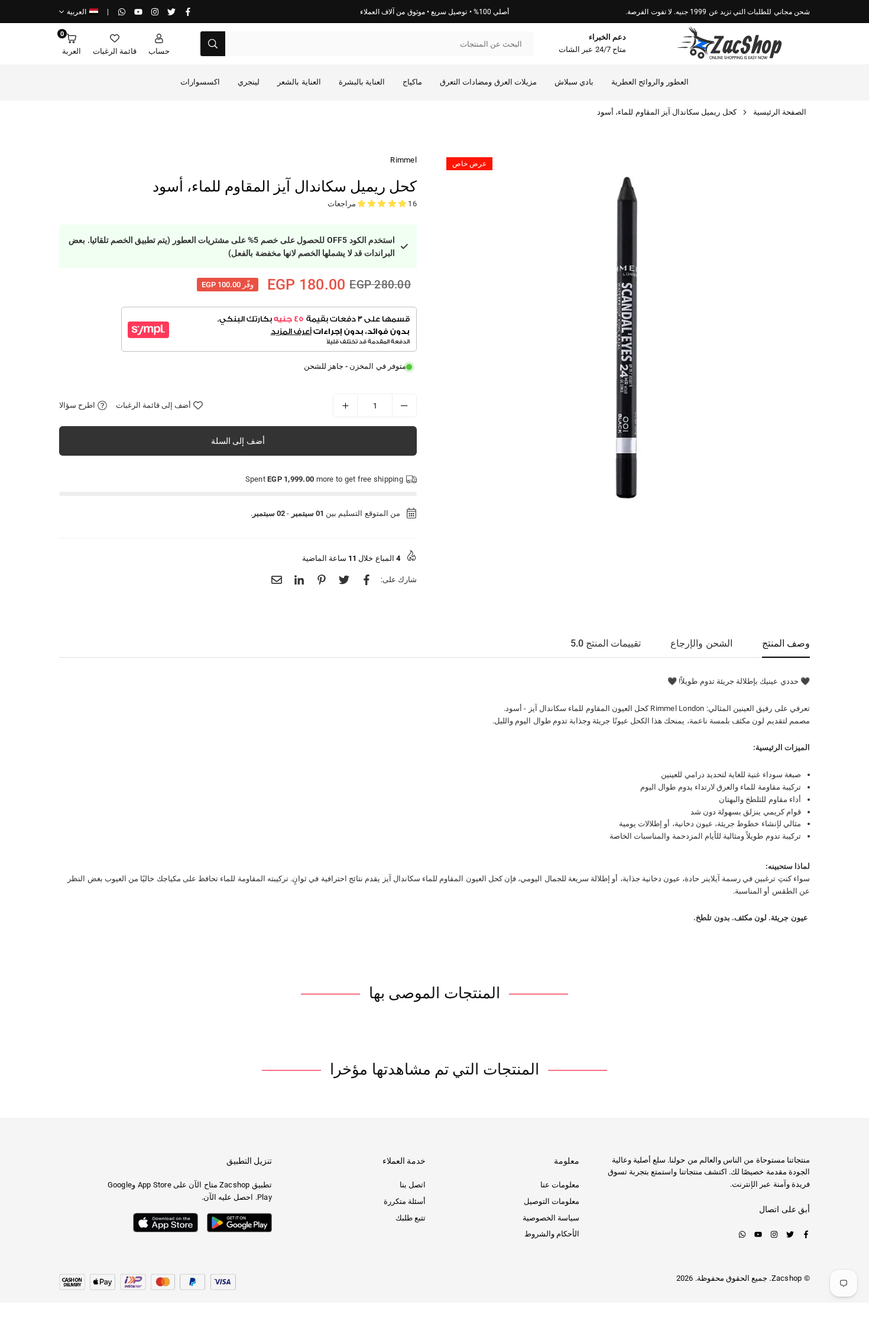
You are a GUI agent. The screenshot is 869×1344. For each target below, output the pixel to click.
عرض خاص (469, 164)
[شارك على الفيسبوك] (366, 580)
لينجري (249, 81)
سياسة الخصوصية (551, 1217)
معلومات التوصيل (551, 1201)
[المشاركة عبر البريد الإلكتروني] (276, 580)
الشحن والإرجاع (701, 643)
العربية (76, 12)
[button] (71, 44)
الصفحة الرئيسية (779, 112)
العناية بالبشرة (362, 81)
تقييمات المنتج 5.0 (605, 643)
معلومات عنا (559, 1184)
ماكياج (412, 81)
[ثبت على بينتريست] (321, 580)
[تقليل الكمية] (404, 405)
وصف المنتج (786, 643)
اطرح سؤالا (78, 405)
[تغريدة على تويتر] (344, 580)
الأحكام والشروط (551, 1233)
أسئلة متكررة (405, 1201)
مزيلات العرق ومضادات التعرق (488, 81)
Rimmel (403, 159)
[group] (626, 337)
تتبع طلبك (410, 1217)
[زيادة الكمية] (345, 405)
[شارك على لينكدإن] (299, 580)
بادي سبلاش (574, 81)
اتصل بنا (413, 1184)
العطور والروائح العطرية (650, 81)
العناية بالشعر (298, 81)
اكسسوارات (200, 81)
